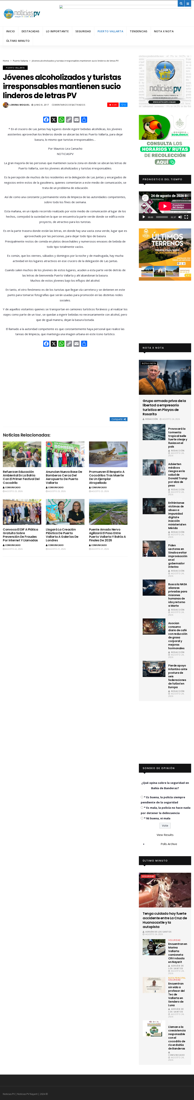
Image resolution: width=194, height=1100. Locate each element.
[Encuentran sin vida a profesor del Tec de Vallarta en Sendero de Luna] (154, 985)
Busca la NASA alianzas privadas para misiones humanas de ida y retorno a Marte (177, 595)
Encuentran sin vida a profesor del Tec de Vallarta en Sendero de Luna (176, 994)
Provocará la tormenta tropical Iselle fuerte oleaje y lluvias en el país (177, 438)
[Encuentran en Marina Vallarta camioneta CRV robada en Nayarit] (154, 947)
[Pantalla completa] (186, 217)
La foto (172, 1023)
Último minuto (18, 41)
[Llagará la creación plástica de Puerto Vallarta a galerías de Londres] (65, 512)
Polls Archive (169, 844)
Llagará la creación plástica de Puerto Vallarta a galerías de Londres (62, 535)
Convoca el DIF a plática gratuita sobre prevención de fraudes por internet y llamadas (20, 535)
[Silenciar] (180, 217)
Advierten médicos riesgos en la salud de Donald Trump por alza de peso (177, 474)
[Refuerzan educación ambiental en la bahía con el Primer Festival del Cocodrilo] (22, 454)
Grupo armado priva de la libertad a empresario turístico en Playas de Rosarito (164, 407)
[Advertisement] (65, 382)
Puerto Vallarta (110, 31)
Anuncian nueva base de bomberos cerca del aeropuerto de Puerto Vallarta (64, 477)
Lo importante (57, 31)
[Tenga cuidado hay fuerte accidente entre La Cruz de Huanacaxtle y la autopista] (165, 890)
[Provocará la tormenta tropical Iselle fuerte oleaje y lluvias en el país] (154, 432)
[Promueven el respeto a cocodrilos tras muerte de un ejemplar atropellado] (108, 454)
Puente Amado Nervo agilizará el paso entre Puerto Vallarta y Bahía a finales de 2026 (107, 535)
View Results (165, 835)
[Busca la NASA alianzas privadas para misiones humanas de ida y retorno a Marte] (154, 588)
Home (6, 60)
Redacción (151, 419)
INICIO (10, 31)
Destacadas (30, 31)
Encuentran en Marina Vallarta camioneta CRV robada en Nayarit (177, 953)
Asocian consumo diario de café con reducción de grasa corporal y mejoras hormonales (177, 635)
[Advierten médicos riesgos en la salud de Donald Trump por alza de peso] (154, 467)
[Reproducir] (144, 217)
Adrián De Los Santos (158, 931)
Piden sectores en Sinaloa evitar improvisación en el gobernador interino (177, 556)
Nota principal (176, 978)
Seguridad (83, 31)
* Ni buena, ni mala (157, 818)
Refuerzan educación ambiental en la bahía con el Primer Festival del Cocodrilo (21, 477)
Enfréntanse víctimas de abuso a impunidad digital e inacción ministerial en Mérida (177, 515)
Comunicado (12, 487)
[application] (165, 206)
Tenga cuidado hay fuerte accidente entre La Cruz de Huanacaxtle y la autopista (165, 920)
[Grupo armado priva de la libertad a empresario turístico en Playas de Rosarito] (165, 377)
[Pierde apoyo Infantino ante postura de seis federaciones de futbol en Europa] (154, 669)
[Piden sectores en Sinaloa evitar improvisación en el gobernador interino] (154, 549)
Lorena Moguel (19, 104)
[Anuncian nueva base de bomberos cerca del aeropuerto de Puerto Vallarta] (65, 454)
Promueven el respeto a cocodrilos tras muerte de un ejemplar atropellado (106, 477)
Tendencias (138, 31)
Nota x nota (164, 31)
